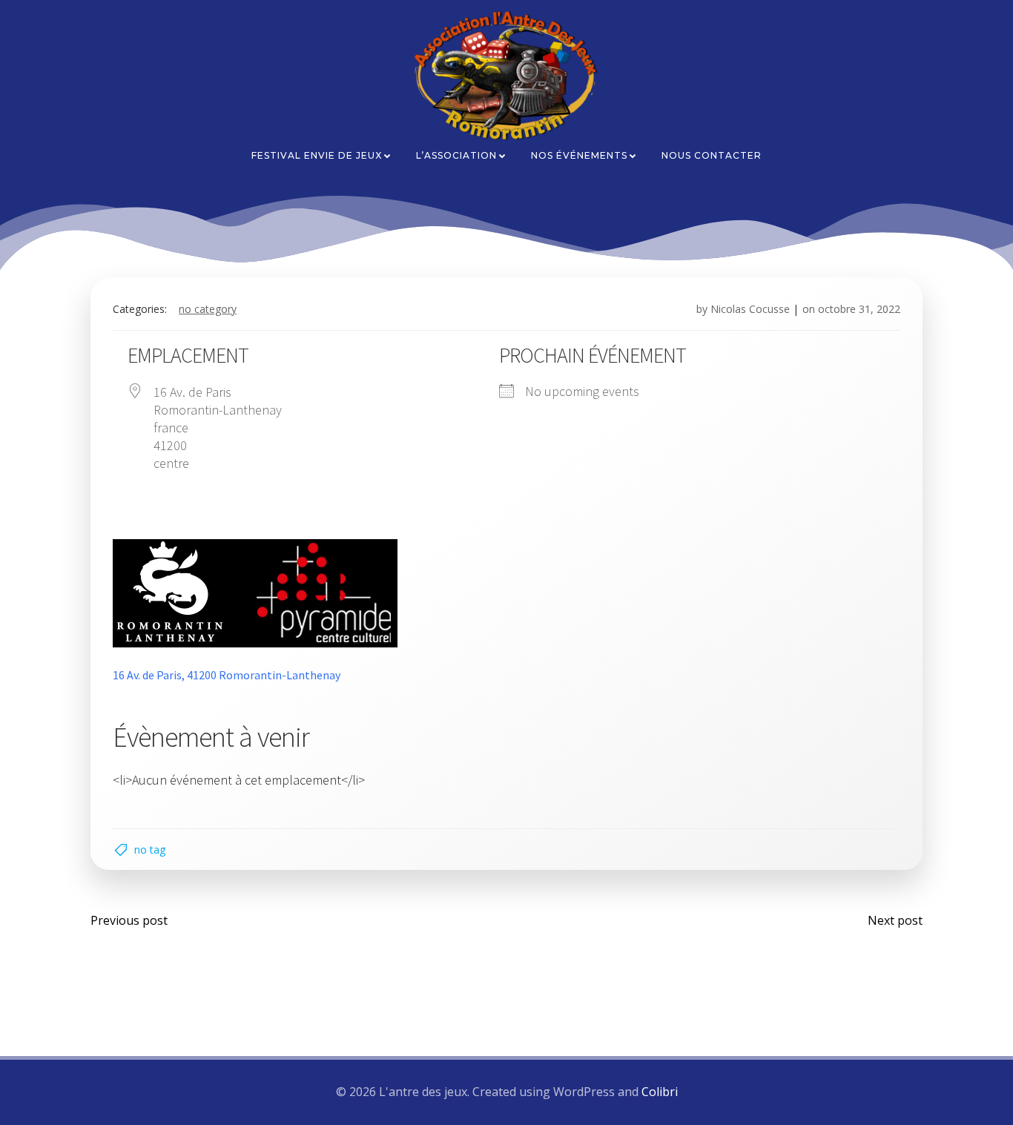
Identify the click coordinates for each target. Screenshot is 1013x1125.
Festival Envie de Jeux (316, 155)
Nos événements (579, 155)
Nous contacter (711, 155)
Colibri (659, 1091)
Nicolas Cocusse (750, 309)
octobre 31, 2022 (859, 309)
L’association (456, 155)
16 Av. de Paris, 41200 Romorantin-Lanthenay (226, 674)
